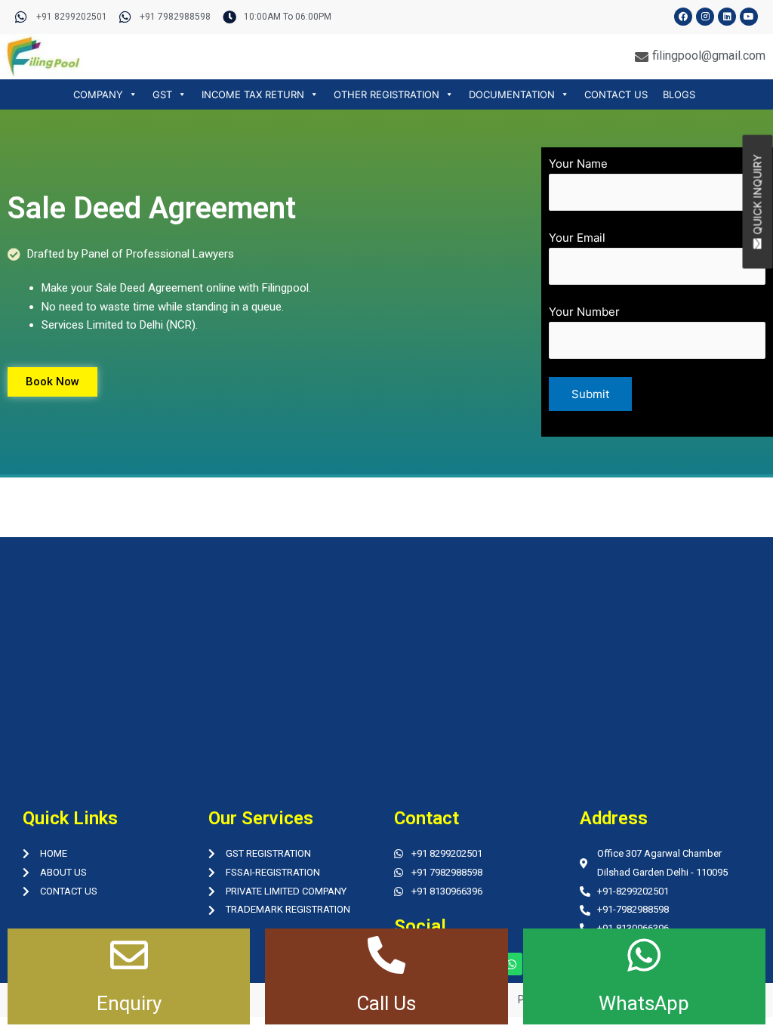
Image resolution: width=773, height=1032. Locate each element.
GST (162, 94)
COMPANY (98, 94)
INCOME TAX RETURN (253, 94)
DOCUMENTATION (512, 94)
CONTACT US (616, 94)
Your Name (578, 163)
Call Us (386, 1003)
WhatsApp (644, 1003)
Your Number (584, 311)
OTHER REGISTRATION (386, 94)
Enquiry (129, 1003)
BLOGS (679, 94)
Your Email (577, 237)
